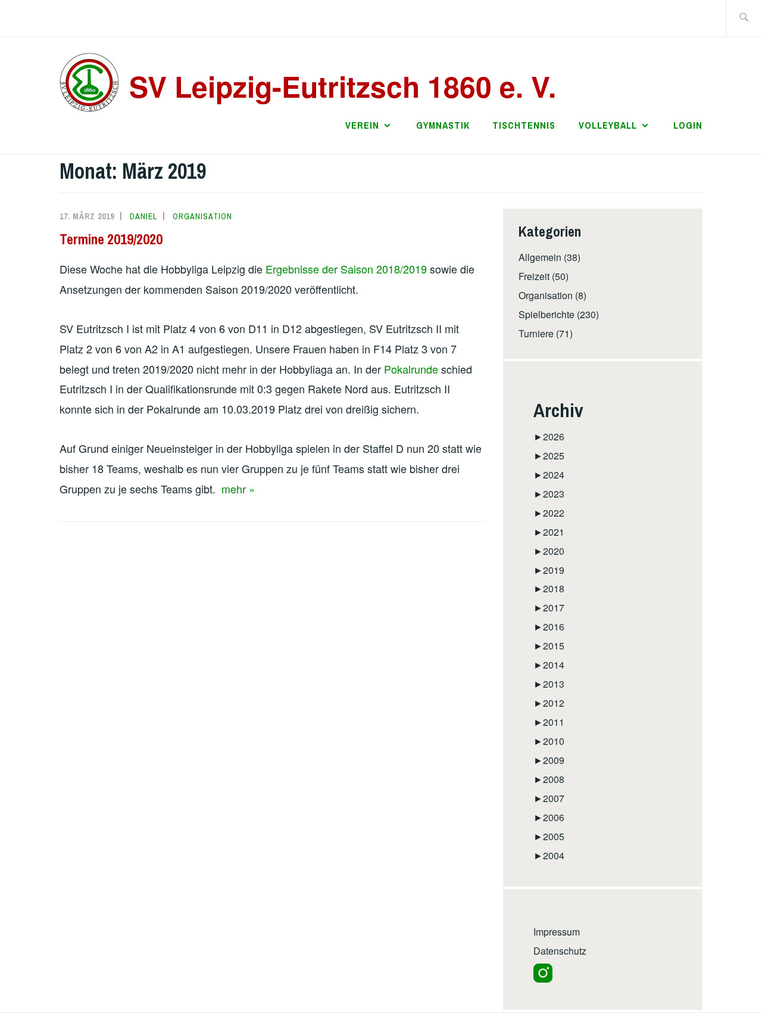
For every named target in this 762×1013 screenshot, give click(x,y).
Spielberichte (546, 314)
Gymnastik (443, 125)
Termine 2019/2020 (111, 238)
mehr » (238, 488)
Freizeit (534, 276)
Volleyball (608, 125)
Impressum (556, 932)
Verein (362, 125)
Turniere (536, 333)
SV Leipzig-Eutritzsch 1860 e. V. (342, 86)
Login (687, 125)
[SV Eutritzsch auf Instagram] (542, 979)
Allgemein (540, 257)
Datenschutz (559, 951)
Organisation (202, 216)
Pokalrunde (411, 369)
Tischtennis (523, 125)
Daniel (143, 216)
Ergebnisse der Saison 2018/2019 (346, 268)
